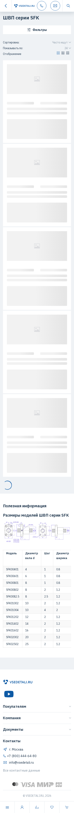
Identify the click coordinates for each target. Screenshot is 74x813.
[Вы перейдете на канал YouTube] (9, 694)
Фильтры (40, 30)
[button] (58, 54)
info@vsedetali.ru (21, 762)
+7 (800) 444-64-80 (22, 755)
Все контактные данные (21, 770)
